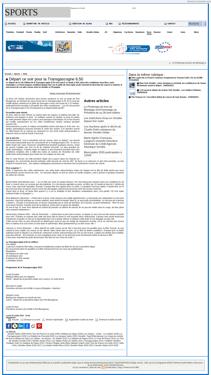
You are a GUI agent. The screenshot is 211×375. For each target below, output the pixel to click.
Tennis (29, 32)
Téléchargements (130, 24)
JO (106, 32)
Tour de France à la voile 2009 (46, 334)
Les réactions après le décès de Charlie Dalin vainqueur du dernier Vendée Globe (102, 129)
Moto (196, 32)
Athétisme (60, 32)
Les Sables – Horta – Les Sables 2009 (101, 334)
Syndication (110, 367)
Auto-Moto (65, 343)
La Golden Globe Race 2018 (56, 345)
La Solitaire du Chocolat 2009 (41, 336)
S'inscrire (191, 1)
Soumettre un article (37, 24)
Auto (183, 32)
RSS (110, 24)
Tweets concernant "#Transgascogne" (65, 93)
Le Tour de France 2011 (105, 338)
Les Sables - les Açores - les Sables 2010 (49, 338)
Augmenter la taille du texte (80, 320)
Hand (169, 32)
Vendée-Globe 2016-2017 (30, 345)
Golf (45, 32)
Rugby (56, 343)
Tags (120, 367)
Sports (21, 12)
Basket (157, 32)
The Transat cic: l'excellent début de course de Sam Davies (159, 97)
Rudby (37, 32)
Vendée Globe (92, 32)
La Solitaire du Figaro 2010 (81, 338)
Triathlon (10, 32)
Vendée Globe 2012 (41, 341)
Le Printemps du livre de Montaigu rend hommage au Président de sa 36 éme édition (102, 109)
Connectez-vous (203, 1)
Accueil (11, 24)
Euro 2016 (149, 33)
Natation (71, 32)
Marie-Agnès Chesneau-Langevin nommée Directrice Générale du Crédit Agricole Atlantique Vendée (101, 142)
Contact (171, 24)
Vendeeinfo (11, 318)
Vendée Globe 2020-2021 (82, 345)
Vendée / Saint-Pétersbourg (91, 336)
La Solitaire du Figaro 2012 (32, 343)
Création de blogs (81, 24)
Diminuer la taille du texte (110, 320)
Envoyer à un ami (32, 320)
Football (20, 32)
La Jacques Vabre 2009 (66, 336)
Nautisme (140, 32)
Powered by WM (131, 367)
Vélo (15, 345)
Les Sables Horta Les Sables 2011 (67, 341)
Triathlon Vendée (113, 341)
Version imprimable (54, 320)
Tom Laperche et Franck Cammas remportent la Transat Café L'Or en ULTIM (166, 78)
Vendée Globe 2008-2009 (19, 334)
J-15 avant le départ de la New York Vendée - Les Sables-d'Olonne (170, 90)
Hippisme (117, 32)
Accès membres (80, 367)
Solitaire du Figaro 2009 (72, 334)
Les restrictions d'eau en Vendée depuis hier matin (103, 120)
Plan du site (95, 367)
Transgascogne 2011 (94, 341)
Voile (79, 32)
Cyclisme (128, 32)
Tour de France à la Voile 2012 (104, 343)
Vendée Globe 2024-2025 (106, 345)
